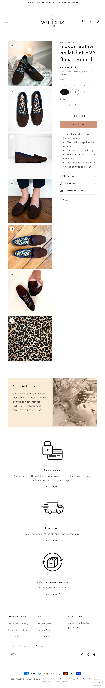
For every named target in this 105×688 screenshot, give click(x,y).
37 (76, 86)
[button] (6, 21)
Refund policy (48, 679)
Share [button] (65, 200)
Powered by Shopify (32, 679)
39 (64, 92)
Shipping (78, 71)
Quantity (64, 99)
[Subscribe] (59, 653)
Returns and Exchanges (19, 630)
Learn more (51, 486)
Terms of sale (46, 682)
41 (86, 92)
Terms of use (14, 636)
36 (66, 86)
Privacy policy (74, 679)
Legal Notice (44, 636)
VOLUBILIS (20, 679)
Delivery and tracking (18, 623)
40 (75, 92)
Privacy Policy (44, 630)
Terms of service (89, 679)
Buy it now (79, 124)
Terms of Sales (45, 623)
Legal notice (61, 679)
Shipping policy (61, 682)
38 (86, 86)
